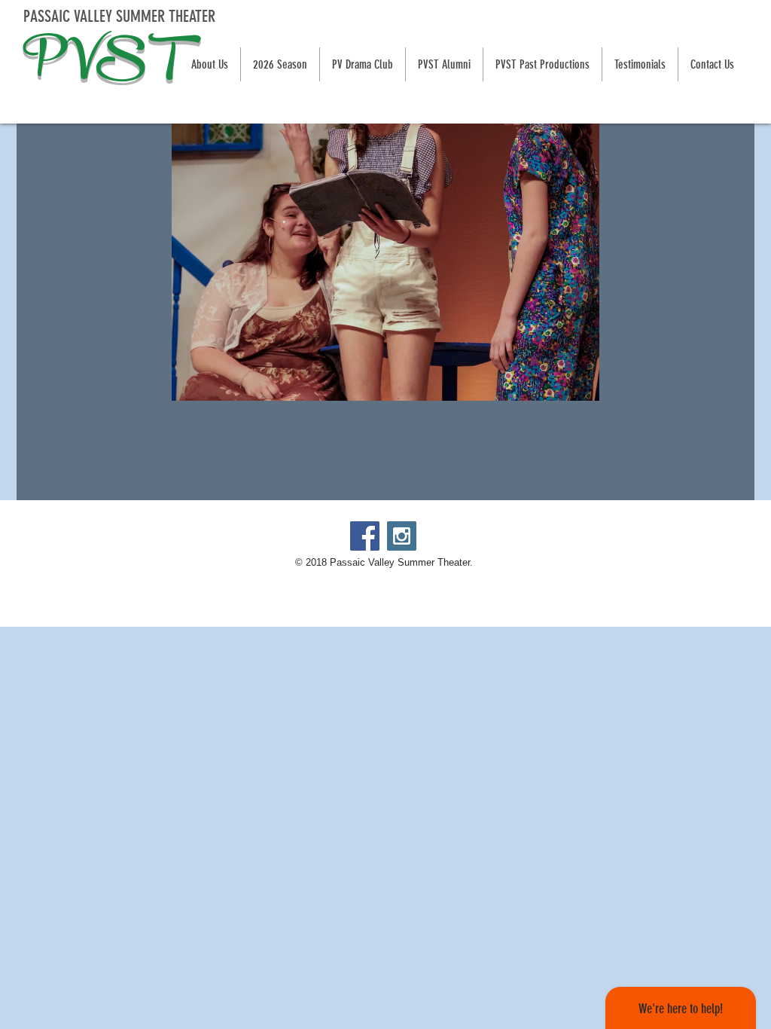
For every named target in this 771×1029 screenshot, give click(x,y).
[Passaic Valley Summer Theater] (364, 536)
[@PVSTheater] (401, 536)
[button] (279, 64)
